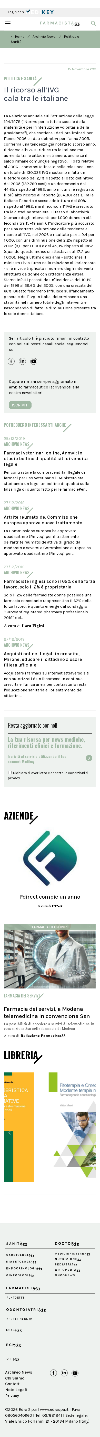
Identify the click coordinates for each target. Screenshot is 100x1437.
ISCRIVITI (20, 405)
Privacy (12, 1391)
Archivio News (44, 36)
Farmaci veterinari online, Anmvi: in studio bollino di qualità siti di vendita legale (46, 458)
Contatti (13, 1379)
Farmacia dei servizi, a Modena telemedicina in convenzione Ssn (47, 1012)
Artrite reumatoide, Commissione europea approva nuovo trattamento (43, 520)
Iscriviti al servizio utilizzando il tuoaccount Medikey (37, 759)
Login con (16, 12)
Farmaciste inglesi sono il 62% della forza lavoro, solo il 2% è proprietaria (49, 584)
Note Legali (16, 1385)
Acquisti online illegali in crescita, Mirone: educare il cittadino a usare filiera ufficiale (43, 659)
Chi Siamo (14, 1373)
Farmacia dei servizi (50, 927)
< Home (17, 36)
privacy (14, 778)
